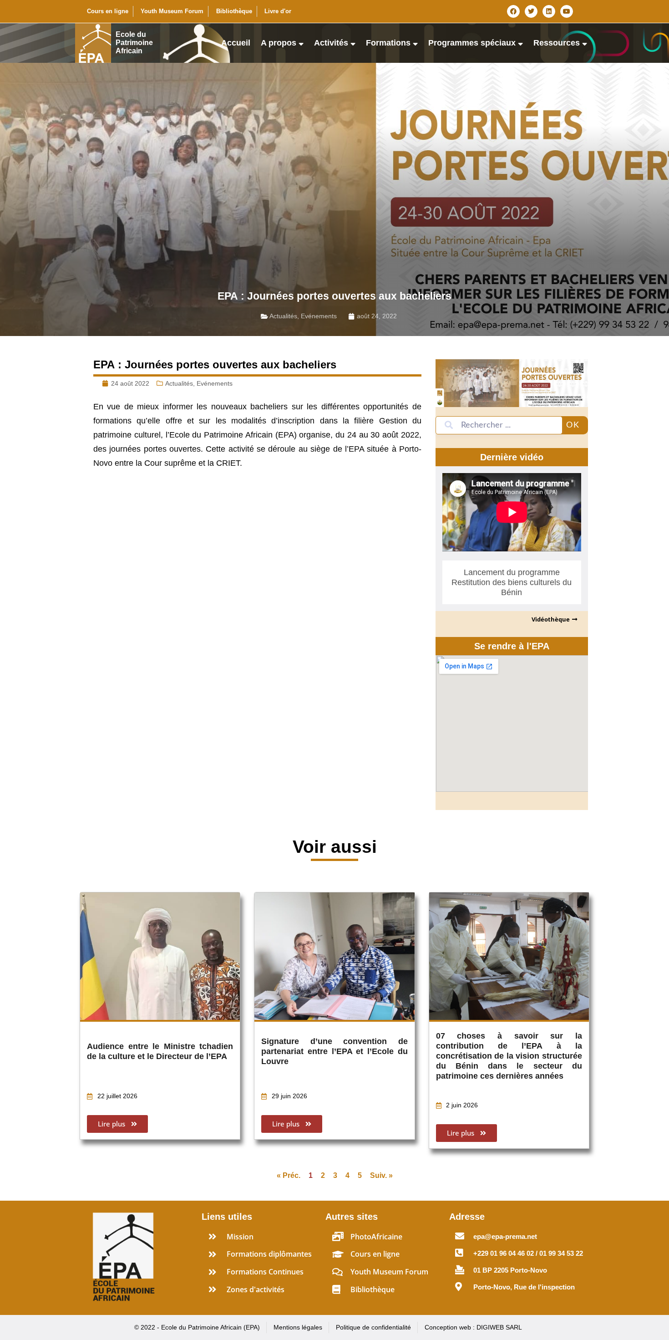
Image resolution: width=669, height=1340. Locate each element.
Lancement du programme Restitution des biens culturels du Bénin (511, 582)
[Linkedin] (548, 11)
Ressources (556, 42)
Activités (331, 42)
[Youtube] (566, 11)
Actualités (283, 316)
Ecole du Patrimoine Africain (134, 43)
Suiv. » (381, 1175)
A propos (278, 42)
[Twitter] (531, 11)
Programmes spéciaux (472, 42)
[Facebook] (513, 11)
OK (573, 425)
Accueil (235, 42)
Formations (388, 42)
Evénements (319, 316)
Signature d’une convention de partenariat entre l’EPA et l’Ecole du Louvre (334, 1051)
